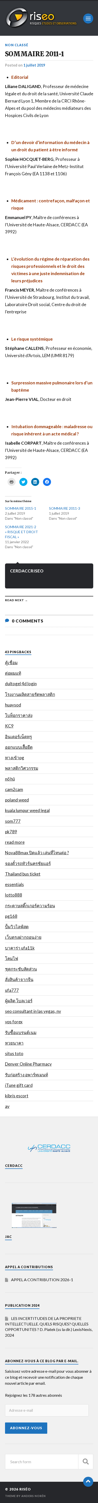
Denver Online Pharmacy (28, 1064)
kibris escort (16, 1095)
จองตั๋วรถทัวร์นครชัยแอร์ (28, 863)
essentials (14, 884)
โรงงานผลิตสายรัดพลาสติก (30, 694)
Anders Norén (33, 1495)
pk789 (11, 831)
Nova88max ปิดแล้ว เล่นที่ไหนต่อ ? (37, 852)
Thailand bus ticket (22, 874)
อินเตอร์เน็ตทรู (18, 736)
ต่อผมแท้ (13, 673)
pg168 (11, 916)
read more (15, 842)
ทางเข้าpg (14, 757)
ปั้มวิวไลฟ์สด (17, 926)
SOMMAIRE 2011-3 (64, 508)
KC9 (9, 725)
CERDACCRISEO (26, 570)
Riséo (25, 1489)
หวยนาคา (14, 1043)
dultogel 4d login (21, 683)
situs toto (14, 1053)
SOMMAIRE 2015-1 (20, 508)
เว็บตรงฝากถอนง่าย (23, 937)
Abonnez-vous (26, 1428)
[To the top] (88, 1482)
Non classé (16, 45)
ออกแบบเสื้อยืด (19, 747)
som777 (13, 821)
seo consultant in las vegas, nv (33, 1011)
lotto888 (13, 895)
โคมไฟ (11, 958)
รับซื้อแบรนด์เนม (20, 1032)
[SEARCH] (85, 1461)
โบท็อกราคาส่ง (18, 715)
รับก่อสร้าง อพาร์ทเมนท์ (26, 1074)
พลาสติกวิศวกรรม (21, 768)
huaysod (13, 704)
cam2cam (14, 789)
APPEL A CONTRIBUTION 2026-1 (42, 1279)
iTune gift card (19, 1085)
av (7, 1106)
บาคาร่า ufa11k (20, 948)
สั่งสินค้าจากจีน (19, 979)
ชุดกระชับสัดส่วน (21, 969)
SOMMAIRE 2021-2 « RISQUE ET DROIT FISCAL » (21, 532)
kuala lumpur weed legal (27, 810)
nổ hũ (10, 779)
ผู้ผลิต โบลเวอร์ (18, 1000)
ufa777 (12, 990)
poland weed (17, 800)
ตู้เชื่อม (11, 662)
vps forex (14, 1021)
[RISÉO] (41, 27)
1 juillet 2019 (34, 65)
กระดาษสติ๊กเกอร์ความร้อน (30, 905)
